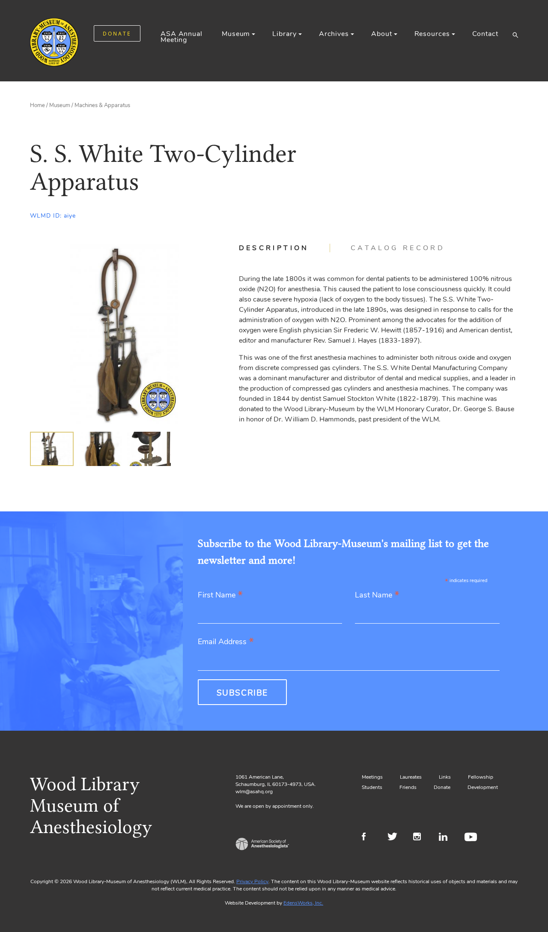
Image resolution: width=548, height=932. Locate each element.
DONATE (117, 33)
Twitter (394, 838)
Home (37, 105)
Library (284, 34)
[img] (52, 449)
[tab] (284, 248)
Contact (485, 34)
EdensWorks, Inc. (303, 902)
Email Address (226, 642)
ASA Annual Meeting (182, 37)
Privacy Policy (252, 881)
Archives (334, 34)
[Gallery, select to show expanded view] (125, 334)
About (381, 34)
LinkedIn (446, 838)
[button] (515, 34)
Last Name (377, 595)
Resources (432, 34)
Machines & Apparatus (102, 105)
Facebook (369, 838)
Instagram (420, 838)
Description (274, 248)
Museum (236, 34)
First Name (220, 595)
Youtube (472, 838)
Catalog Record (398, 248)
